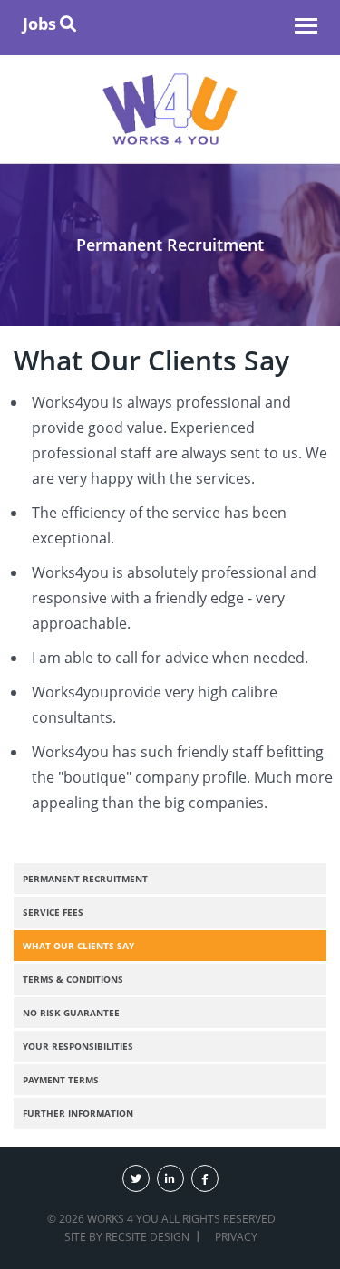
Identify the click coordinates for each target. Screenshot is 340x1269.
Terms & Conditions (73, 979)
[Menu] (306, 28)
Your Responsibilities (78, 1046)
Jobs (39, 23)
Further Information (78, 1113)
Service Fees (53, 912)
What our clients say (78, 945)
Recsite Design (147, 1237)
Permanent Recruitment (85, 878)
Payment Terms (61, 1079)
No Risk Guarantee (71, 1012)
